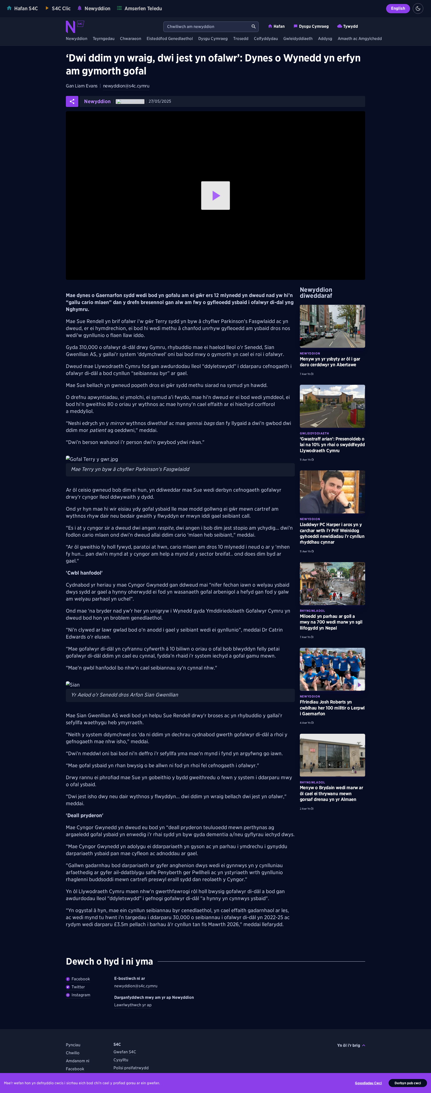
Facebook (81, 979)
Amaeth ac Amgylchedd (360, 39)
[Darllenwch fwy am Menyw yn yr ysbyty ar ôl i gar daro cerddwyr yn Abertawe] (332, 326)
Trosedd (240, 39)
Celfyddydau (266, 39)
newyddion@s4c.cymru (126, 85)
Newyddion (76, 39)
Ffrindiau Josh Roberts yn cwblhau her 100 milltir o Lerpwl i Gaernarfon (332, 707)
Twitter (78, 987)
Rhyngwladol (312, 610)
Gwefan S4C (124, 1052)
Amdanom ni (77, 1061)
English (398, 8)
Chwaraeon (130, 39)
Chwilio (73, 1053)
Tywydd (350, 26)
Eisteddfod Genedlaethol (170, 39)
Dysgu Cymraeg (314, 26)
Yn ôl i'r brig (348, 1045)
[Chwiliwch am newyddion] (253, 27)
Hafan (279, 26)
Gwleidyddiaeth (298, 39)
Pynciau (73, 1045)
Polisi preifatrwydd (131, 1068)
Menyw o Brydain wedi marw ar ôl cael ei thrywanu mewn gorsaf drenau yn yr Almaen (331, 793)
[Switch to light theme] (418, 8)
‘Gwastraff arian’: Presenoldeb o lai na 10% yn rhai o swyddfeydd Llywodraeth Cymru (332, 444)
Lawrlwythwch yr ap (133, 1005)
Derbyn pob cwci (408, 1083)
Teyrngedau (103, 39)
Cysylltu (120, 1060)
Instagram (81, 995)
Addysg (325, 39)
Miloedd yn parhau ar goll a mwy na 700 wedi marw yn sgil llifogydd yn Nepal (331, 622)
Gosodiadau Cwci (368, 1083)
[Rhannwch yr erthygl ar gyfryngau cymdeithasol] (72, 101)
